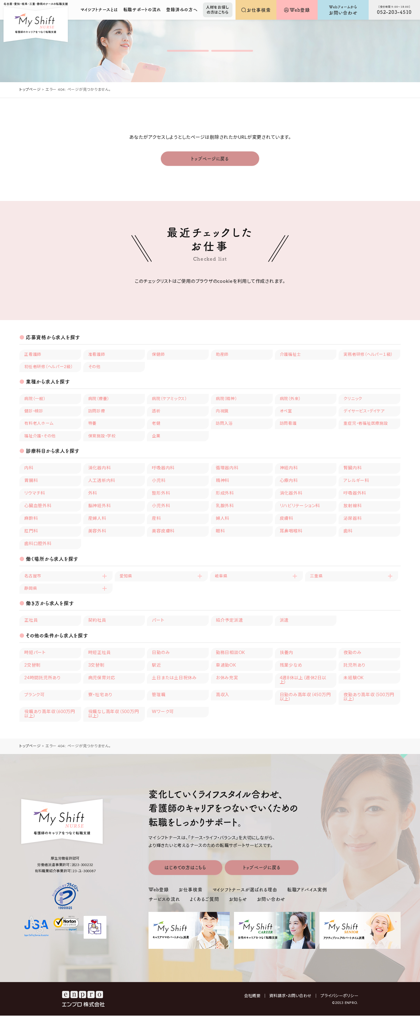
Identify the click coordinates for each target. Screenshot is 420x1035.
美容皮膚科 (163, 531)
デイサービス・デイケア (363, 411)
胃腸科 (31, 481)
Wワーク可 (163, 712)
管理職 (158, 695)
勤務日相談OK (230, 653)
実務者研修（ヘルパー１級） (368, 354)
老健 (156, 423)
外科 (92, 493)
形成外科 (225, 493)
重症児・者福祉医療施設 (365, 423)
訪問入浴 (224, 423)
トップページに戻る (210, 158)
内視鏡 (222, 411)
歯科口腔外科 (38, 544)
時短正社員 (99, 653)
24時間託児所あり (42, 678)
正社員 (31, 620)
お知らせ (238, 899)
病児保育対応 (102, 678)
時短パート (35, 653)
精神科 (222, 481)
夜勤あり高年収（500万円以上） (368, 697)
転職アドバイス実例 (307, 889)
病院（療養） (98, 399)
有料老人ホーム (38, 423)
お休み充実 (227, 678)
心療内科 (289, 481)
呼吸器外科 (354, 493)
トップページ (30, 89)
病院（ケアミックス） (169, 399)
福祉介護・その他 (40, 436)
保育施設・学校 (102, 436)
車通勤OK (226, 665)
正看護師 (32, 354)
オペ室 (286, 411)
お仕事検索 (191, 889)
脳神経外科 (99, 506)
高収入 (222, 695)
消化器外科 (291, 493)
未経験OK (353, 678)
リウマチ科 (34, 493)
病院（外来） (290, 399)
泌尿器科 (352, 518)
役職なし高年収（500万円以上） (113, 714)
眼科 (220, 531)
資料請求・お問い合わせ (293, 996)
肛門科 (31, 531)
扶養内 (286, 653)
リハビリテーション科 (300, 506)
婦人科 (222, 518)
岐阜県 (221, 576)
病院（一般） (35, 399)
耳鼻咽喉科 (291, 531)
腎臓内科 (352, 468)
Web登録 (159, 889)
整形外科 (161, 493)
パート (158, 620)
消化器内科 (99, 468)
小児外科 (161, 506)
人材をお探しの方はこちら (217, 10)
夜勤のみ (352, 653)
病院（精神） (226, 399)
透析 (156, 411)
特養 (92, 423)
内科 (29, 468)
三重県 (316, 576)
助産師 (222, 354)
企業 (156, 436)
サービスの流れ (164, 899)
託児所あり (354, 665)
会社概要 (255, 996)
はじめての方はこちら (185, 867)
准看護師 (96, 354)
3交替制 (96, 665)
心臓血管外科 (38, 506)
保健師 (158, 354)
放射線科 (352, 506)
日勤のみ (161, 653)
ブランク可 (34, 695)
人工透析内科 (102, 481)
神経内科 (289, 468)
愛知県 (126, 576)
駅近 (156, 665)
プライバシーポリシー (339, 996)
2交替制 (32, 665)
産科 (156, 518)
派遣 (284, 620)
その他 (94, 367)
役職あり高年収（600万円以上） (49, 714)
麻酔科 (31, 518)
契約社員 (97, 620)
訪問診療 (96, 411)
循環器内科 (227, 468)
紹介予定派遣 (229, 620)
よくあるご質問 (204, 899)
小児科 (158, 481)
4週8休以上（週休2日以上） (303, 680)
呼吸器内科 (163, 468)
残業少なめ (291, 665)
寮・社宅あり (100, 695)
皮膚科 (286, 518)
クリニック (352, 399)
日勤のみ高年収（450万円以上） (305, 697)
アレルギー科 (356, 481)
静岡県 (30, 588)
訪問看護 (288, 423)
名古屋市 (32, 576)
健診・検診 (33, 411)
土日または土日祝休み (174, 678)
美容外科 (97, 531)
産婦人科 (97, 518)
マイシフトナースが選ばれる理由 (244, 889)
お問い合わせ (271, 899)
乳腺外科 (225, 506)
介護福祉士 (290, 354)
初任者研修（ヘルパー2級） (48, 367)
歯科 (348, 531)
